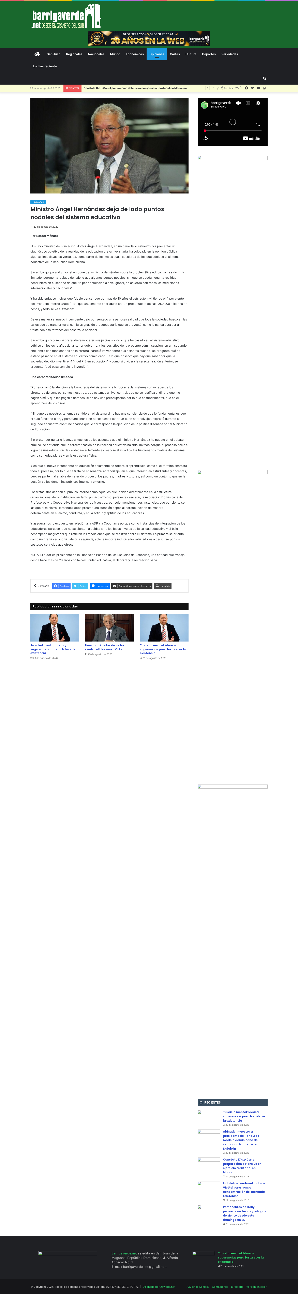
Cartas (175, 54)
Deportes (209, 54)
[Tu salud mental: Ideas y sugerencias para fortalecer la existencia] (54, 628)
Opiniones (156, 54)
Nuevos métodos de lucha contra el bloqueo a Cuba (104, 647)
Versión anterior (256, 1286)
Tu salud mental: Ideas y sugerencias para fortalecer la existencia (53, 649)
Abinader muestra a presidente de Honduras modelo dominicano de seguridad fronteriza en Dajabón (241, 1140)
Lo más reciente (45, 66)
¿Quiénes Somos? (198, 1286)
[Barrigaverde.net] (66, 16)
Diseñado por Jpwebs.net (159, 1286)
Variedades (229, 54)
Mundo (115, 54)
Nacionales (96, 54)
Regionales (74, 54)
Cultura (190, 54)
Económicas (135, 54)
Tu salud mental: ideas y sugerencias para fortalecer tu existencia (163, 649)
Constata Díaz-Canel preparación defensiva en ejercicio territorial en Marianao (135, 88)
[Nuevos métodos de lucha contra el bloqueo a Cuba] (109, 628)
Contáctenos (220, 1286)
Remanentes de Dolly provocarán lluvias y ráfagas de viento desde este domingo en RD (244, 1213)
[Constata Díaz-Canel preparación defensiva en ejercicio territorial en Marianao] (209, 1165)
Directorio (237, 1286)
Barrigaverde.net (124, 1253)
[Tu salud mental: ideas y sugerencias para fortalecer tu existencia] (164, 628)
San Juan (53, 54)
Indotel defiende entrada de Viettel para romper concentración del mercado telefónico (244, 1189)
